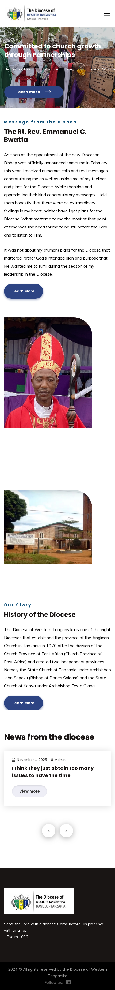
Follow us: (54, 982)
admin (60, 760)
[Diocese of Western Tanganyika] (30, 13)
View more (29, 791)
